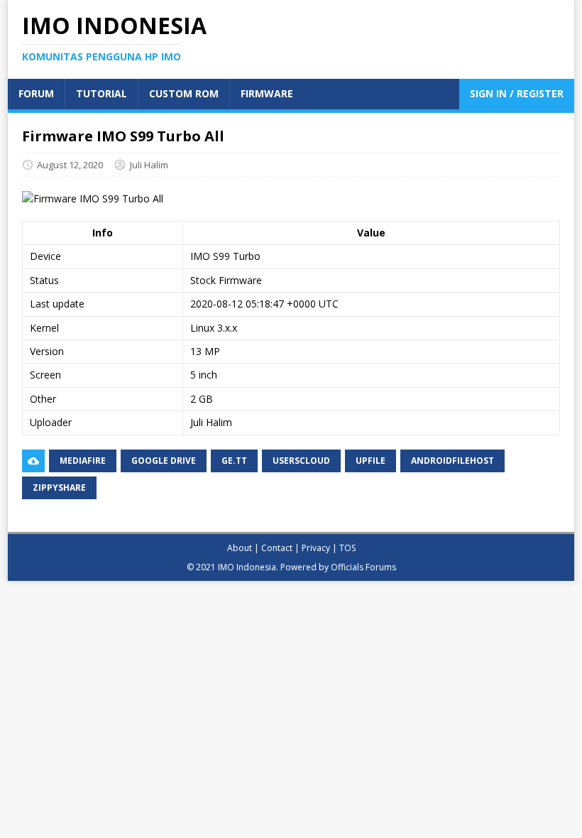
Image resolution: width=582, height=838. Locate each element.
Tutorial (101, 93)
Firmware (267, 93)
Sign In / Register (517, 93)
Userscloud (301, 461)
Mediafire (83, 461)
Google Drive (163, 461)
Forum (36, 93)
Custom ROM (184, 93)
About (239, 548)
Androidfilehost (452, 461)
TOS (347, 548)
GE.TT (234, 461)
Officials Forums (363, 567)
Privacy (316, 548)
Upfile (370, 461)
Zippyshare (59, 487)
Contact (276, 548)
